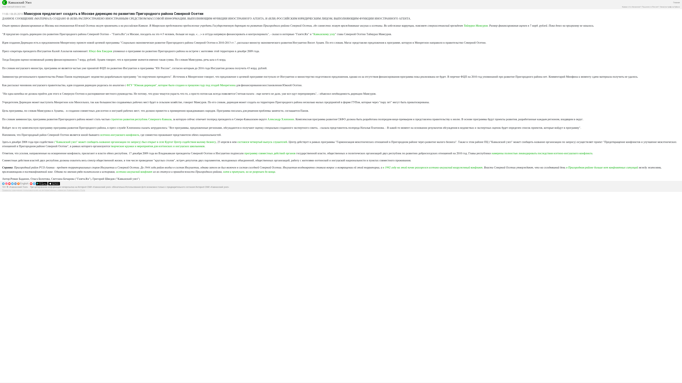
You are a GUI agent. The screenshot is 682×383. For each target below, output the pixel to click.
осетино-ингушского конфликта (119, 135)
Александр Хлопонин (280, 119)
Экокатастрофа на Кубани (670, 7)
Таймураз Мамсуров (476, 25)
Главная (676, 3)
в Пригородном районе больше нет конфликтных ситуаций (602, 167)
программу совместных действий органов (270, 153)
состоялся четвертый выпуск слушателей (262, 142)
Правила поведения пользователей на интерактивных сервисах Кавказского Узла (43, 190)
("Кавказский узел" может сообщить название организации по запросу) (97, 142)
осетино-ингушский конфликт (134, 171)
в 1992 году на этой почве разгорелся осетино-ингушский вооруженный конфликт (433, 167)
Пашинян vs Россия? (650, 7)
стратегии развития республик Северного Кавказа (141, 119)
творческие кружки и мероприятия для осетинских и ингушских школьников (157, 146)
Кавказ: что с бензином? (631, 7)
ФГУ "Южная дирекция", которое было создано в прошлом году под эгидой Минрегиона (181, 85)
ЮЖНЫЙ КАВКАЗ (14, 7)
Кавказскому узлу (324, 34)
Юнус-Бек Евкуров (100, 51)
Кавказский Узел (19, 2)
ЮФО (23, 7)
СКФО (4, 7)
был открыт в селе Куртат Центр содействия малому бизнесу (179, 142)
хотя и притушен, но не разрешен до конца (249, 171)
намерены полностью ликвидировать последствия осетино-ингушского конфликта (542, 153)
